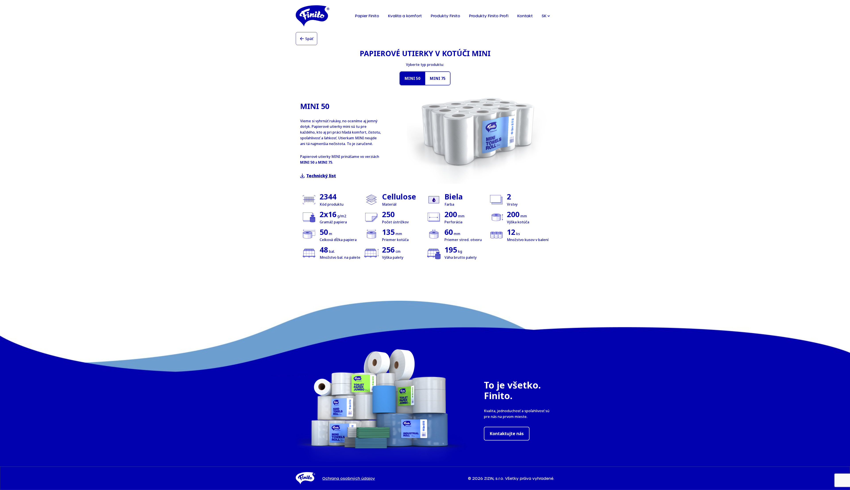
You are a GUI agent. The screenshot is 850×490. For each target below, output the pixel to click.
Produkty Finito (445, 15)
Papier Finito (367, 15)
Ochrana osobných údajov (348, 478)
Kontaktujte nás (507, 433)
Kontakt (525, 15)
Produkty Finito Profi (488, 15)
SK (544, 15)
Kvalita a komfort (405, 15)
